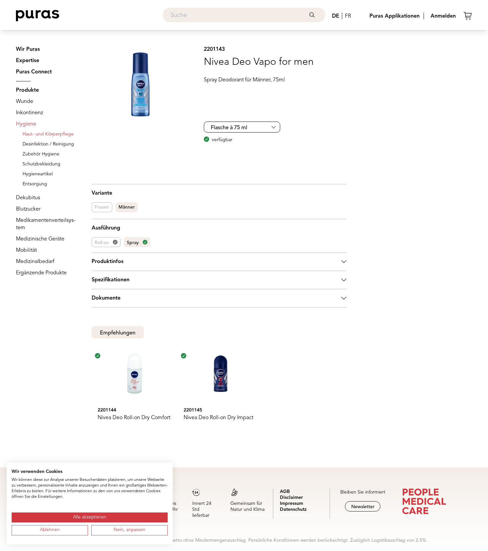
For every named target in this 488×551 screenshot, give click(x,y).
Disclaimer (291, 497)
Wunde (24, 101)
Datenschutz (293, 509)
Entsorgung (35, 184)
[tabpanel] (219, 392)
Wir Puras (28, 49)
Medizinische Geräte (40, 239)
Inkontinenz (29, 113)
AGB (285, 491)
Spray (133, 242)
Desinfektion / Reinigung (48, 144)
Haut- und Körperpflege (48, 134)
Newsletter (362, 507)
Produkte (27, 90)
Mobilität (26, 250)
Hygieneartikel (38, 174)
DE (335, 16)
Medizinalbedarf (35, 261)
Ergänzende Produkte (41, 273)
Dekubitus (28, 198)
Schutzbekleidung (41, 164)
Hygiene (26, 124)
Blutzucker (28, 209)
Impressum (291, 503)
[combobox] (244, 15)
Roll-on (102, 242)
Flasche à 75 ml (229, 128)
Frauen (102, 207)
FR (348, 16)
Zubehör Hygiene (41, 154)
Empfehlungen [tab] (117, 333)
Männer (127, 207)
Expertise (27, 60)
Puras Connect (34, 72)
